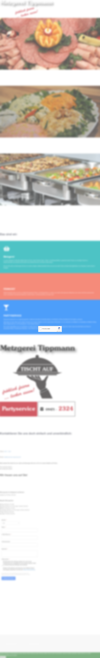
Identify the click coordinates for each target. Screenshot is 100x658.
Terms (60, 331)
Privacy (58, 331)
